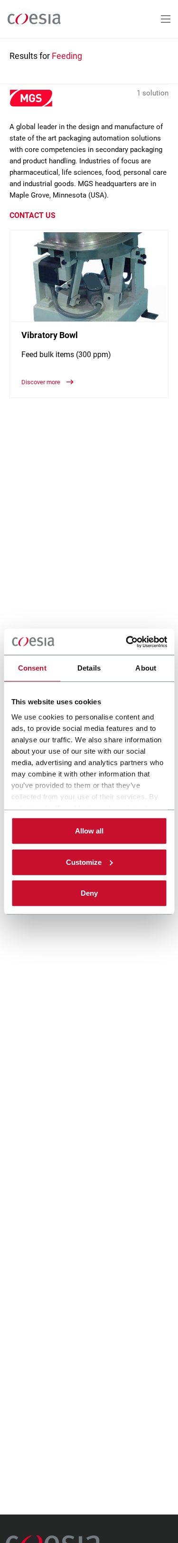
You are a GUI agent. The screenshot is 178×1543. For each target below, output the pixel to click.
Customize (84, 862)
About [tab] (145, 668)
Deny (89, 893)
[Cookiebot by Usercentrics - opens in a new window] (126, 641)
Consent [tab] (32, 668)
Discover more (41, 382)
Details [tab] (89, 668)
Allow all (89, 831)
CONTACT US (32, 215)
